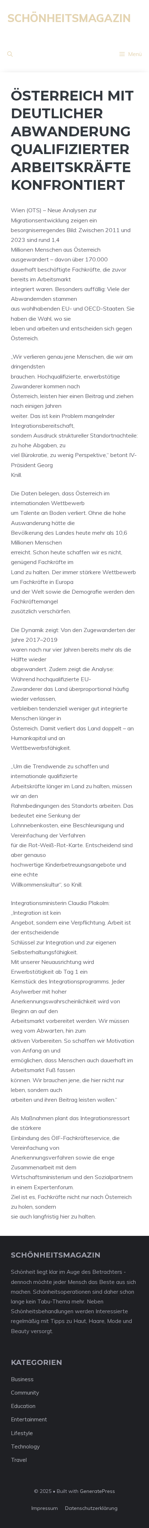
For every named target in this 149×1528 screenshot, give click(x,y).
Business (22, 1379)
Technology (25, 1446)
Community (25, 1392)
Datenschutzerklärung (91, 1508)
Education (23, 1406)
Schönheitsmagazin (69, 18)
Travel (19, 1459)
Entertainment (29, 1419)
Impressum (44, 1508)
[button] (10, 54)
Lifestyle (22, 1433)
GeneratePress (97, 1491)
